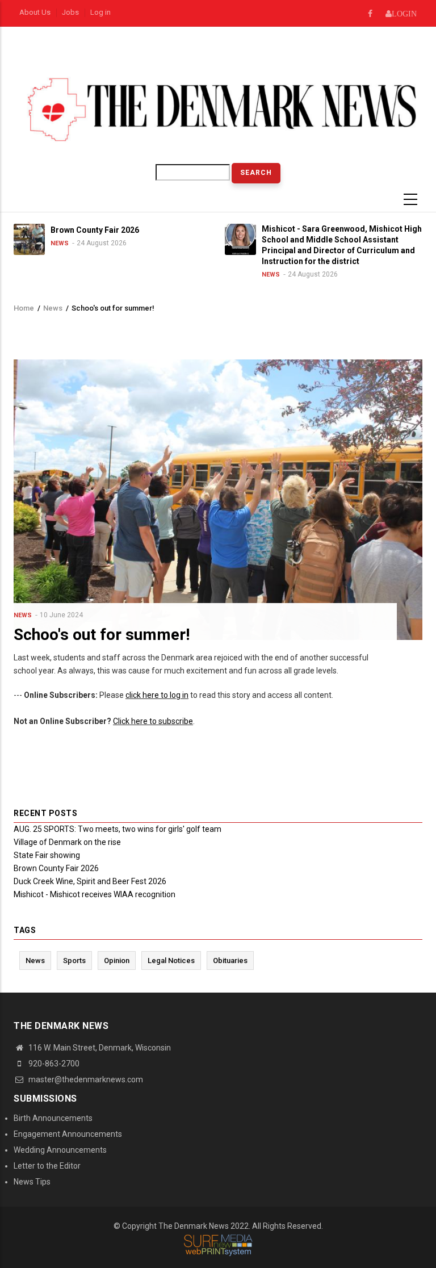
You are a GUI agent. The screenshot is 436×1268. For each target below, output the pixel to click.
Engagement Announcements (68, 1134)
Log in (100, 12)
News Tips (32, 1181)
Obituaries (230, 960)
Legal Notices (171, 960)
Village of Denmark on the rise (67, 842)
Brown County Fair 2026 (56, 868)
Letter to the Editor (47, 1165)
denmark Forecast (156, 56)
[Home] (218, 109)
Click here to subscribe (153, 721)
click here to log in (156, 695)
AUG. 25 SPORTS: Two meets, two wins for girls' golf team (117, 829)
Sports (74, 960)
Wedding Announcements (60, 1149)
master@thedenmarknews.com (85, 1079)
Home (24, 308)
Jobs (70, 12)
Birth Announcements (53, 1118)
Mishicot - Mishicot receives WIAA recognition (94, 894)
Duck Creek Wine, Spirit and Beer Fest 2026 (90, 881)
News (60, 243)
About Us (35, 12)
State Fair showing (47, 855)
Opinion (116, 960)
